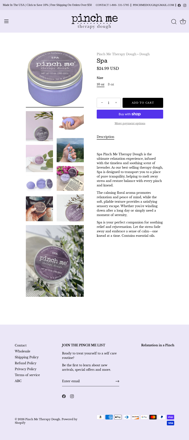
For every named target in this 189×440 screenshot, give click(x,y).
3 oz (111, 84)
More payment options (130, 123)
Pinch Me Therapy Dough (116, 54)
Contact (21, 345)
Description (105, 137)
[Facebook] (179, 5)
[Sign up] (117, 381)
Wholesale (22, 351)
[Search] (174, 22)
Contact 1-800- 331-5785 (112, 5)
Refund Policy (25, 363)
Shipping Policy (27, 357)
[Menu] (6, 21)
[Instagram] (184, 5)
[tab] (107, 137)
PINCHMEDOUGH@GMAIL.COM (153, 5)
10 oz (100, 84)
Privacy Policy (25, 369)
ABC (18, 381)
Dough (144, 54)
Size (100, 78)
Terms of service (27, 375)
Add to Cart (143, 102)
